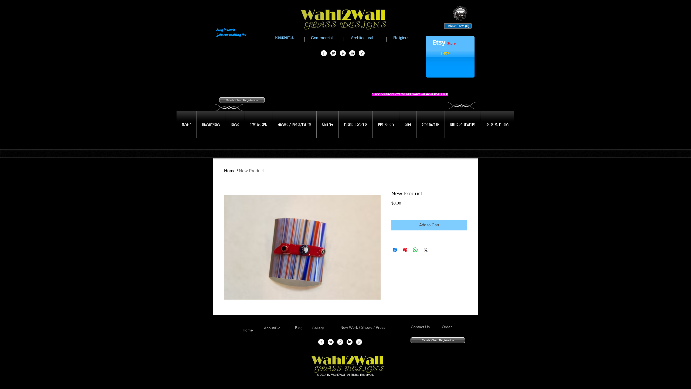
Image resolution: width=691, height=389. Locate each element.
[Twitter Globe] (333, 53)
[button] (445, 54)
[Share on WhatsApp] (415, 250)
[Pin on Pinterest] (405, 250)
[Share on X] (425, 250)
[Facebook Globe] (324, 53)
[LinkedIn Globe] (352, 53)
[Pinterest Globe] (343, 53)
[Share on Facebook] (395, 250)
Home (230, 171)
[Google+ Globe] (362, 53)
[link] (458, 26)
